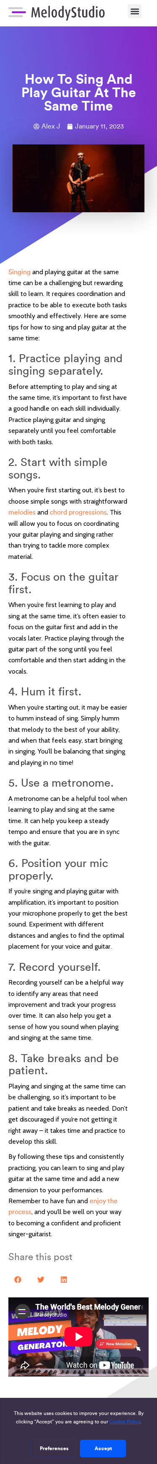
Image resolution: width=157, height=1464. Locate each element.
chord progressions (78, 512)
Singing (19, 272)
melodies (22, 512)
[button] (135, 11)
